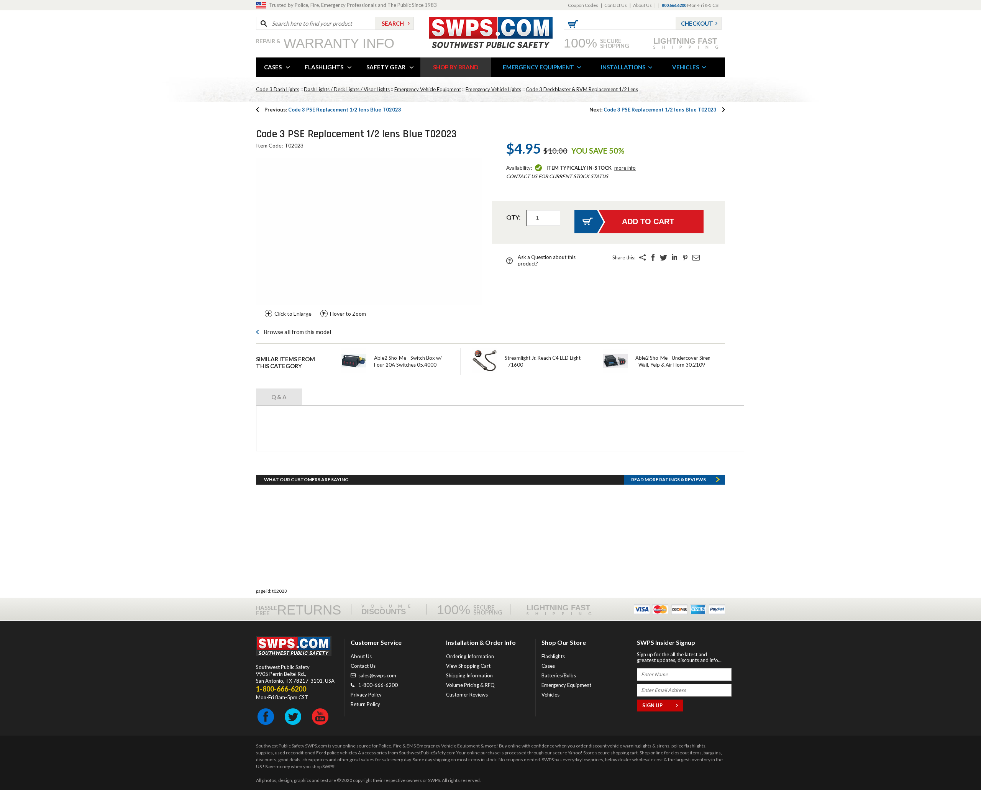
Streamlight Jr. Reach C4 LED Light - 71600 (543, 361)
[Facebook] (653, 257)
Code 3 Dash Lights (277, 89)
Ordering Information (470, 656)
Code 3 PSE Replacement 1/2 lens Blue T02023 (332, 110)
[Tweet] (664, 257)
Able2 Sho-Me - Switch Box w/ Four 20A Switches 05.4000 (408, 361)
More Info (625, 168)
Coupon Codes (583, 5)
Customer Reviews (467, 695)
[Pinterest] (685, 257)
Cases (548, 666)
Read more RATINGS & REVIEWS (668, 479)
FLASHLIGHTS (324, 67)
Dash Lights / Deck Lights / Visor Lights (347, 89)
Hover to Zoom (348, 313)
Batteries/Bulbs (558, 675)
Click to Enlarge (293, 313)
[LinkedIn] (674, 257)
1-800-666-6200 (378, 685)
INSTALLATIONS (623, 67)
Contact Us (615, 5)
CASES (273, 67)
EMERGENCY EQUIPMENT (538, 67)
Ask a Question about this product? (547, 260)
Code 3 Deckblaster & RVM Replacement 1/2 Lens (582, 89)
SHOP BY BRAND (455, 67)
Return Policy (365, 704)
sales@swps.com (377, 675)
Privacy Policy (366, 695)
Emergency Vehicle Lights (493, 89)
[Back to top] (956, 765)
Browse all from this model (297, 331)
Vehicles (550, 695)
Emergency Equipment (566, 685)
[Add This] (642, 257)
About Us (642, 5)
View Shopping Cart (468, 666)
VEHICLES (685, 67)
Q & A (279, 396)
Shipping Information (469, 675)
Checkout (697, 23)
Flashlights (553, 656)
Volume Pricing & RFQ (470, 685)
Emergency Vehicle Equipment (427, 89)
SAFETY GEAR (385, 67)
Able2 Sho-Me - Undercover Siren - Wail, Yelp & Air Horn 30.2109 (672, 361)
